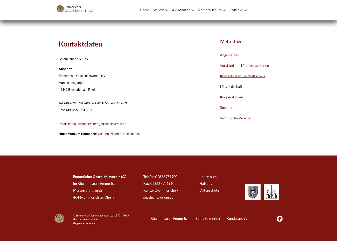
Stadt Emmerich (207, 219)
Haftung (206, 184)
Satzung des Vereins (235, 118)
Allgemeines (229, 55)
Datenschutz (209, 190)
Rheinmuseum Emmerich (170, 219)
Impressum (208, 177)
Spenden (226, 108)
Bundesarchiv (237, 219)
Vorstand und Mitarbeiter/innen (244, 66)
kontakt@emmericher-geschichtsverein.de (97, 124)
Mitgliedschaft (231, 87)
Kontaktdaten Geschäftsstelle (242, 76)
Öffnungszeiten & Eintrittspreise (119, 133)
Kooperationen (231, 97)
